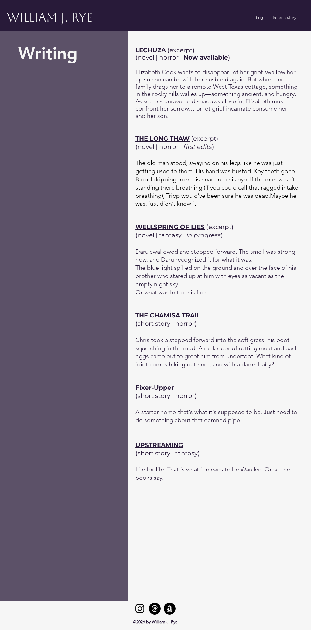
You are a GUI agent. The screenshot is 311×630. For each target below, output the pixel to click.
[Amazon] (170, 609)
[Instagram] (140, 609)
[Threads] (155, 609)
